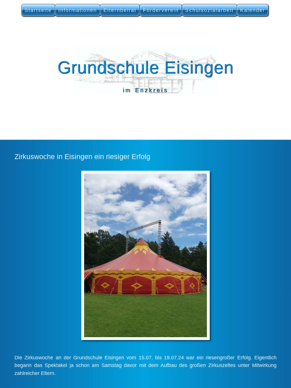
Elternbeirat (120, 10)
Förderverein (161, 10)
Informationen (77, 10)
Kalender (252, 10)
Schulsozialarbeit (209, 10)
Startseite (38, 10)
